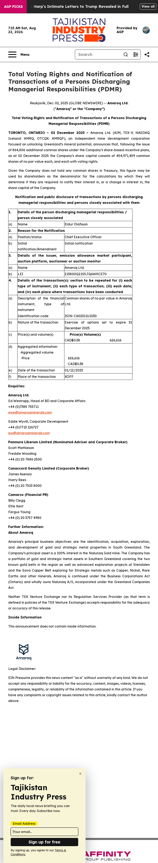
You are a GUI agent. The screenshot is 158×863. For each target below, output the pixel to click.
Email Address (24, 823)
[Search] (126, 54)
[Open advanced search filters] (136, 54)
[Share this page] (147, 54)
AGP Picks (13, 7)
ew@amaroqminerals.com (29, 433)
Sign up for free (44, 841)
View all (148, 6)
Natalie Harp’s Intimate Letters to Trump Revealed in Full (73, 6)
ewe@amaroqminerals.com (30, 412)
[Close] (80, 774)
